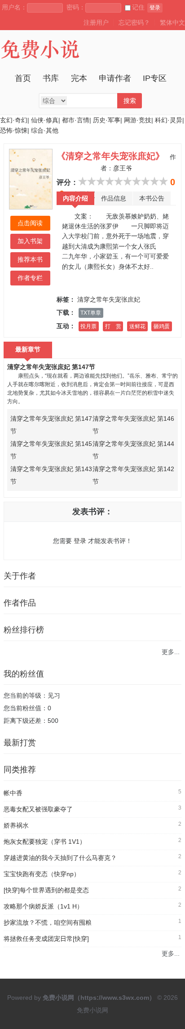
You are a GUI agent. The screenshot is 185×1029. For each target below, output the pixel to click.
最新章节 (28, 349)
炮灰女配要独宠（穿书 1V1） (45, 841)
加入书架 (30, 241)
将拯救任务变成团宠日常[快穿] (46, 938)
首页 (23, 78)
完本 (79, 78)
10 (163, 181)
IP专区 (155, 78)
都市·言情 (75, 120)
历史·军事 (106, 120)
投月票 (88, 326)
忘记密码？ (134, 22)
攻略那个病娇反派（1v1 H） (43, 906)
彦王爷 (122, 168)
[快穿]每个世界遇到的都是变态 (46, 890)
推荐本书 (30, 259)
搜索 (129, 100)
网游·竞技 (137, 120)
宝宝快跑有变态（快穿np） (42, 874)
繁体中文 (172, 22)
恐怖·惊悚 (13, 130)
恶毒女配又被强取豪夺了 (38, 809)
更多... (171, 651)
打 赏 (113, 326)
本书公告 (151, 198)
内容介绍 (75, 198)
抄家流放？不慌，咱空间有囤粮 (48, 922)
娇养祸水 (16, 825)
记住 (138, 7)
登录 (155, 7)
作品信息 (113, 198)
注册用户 (96, 22)
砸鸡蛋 (162, 326)
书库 (51, 78)
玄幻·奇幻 (13, 120)
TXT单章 (90, 313)
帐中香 (13, 793)
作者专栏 (30, 277)
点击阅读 (30, 223)
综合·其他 (44, 130)
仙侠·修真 (44, 120)
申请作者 (115, 78)
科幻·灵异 (168, 120)
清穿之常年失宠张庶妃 (108, 299)
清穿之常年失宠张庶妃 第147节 (51, 366)
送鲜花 (137, 326)
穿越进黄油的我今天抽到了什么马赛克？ (60, 857)
